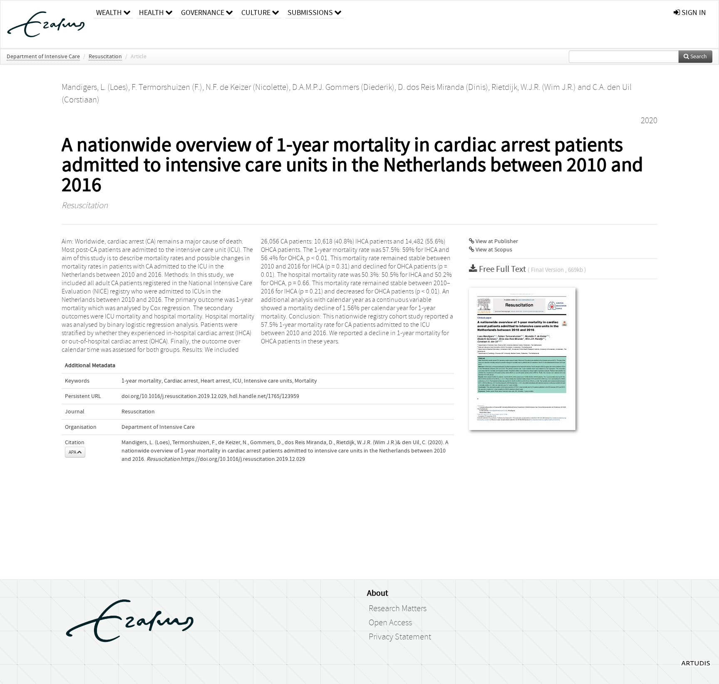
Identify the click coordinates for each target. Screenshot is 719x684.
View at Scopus (493, 249)
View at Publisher (496, 241)
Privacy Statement (400, 637)
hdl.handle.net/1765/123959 (264, 396)
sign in (693, 12)
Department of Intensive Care (43, 56)
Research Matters (397, 609)
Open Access (390, 623)
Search (698, 56)
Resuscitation (105, 56)
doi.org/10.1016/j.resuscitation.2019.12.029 (174, 396)
